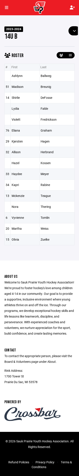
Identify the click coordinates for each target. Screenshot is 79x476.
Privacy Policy (45, 462)
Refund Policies (18, 462)
